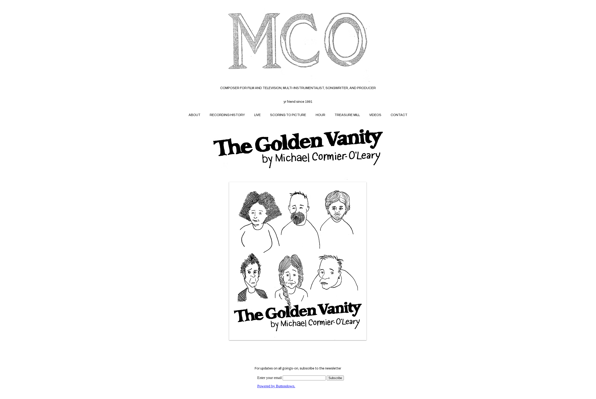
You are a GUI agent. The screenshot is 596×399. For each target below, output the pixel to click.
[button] (297, 261)
